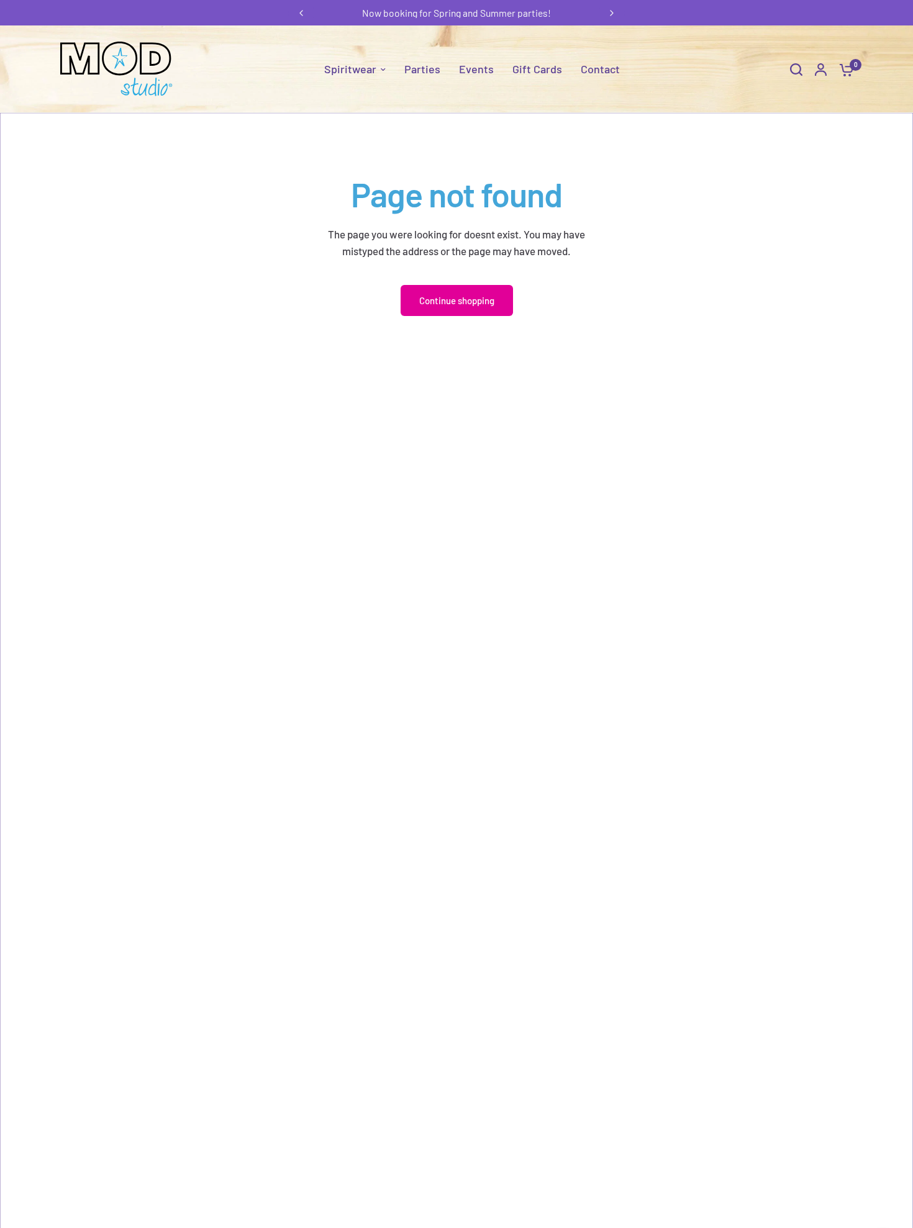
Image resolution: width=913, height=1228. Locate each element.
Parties (422, 69)
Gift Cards (537, 69)
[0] (843, 69)
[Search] (796, 69)
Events (476, 69)
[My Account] (821, 69)
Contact (600, 69)
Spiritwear (350, 69)
